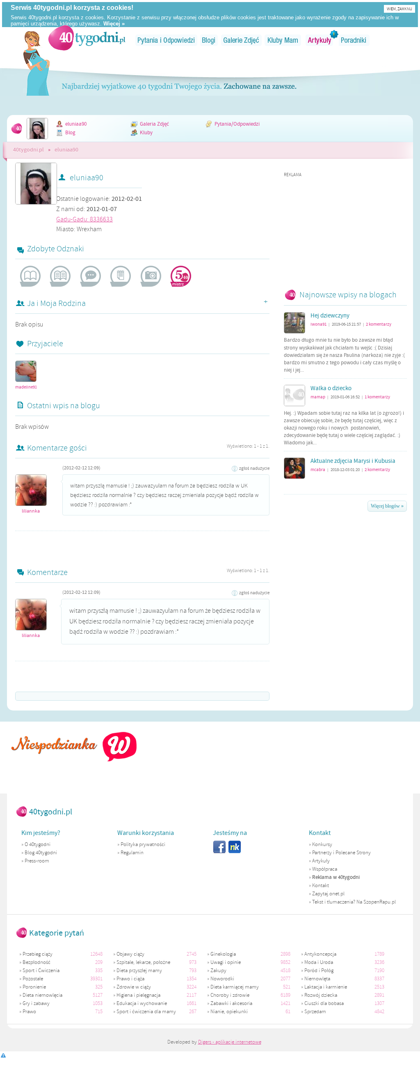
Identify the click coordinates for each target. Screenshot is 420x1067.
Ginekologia (223, 954)
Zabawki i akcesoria (231, 1003)
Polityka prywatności (143, 844)
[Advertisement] (345, 229)
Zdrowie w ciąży (133, 987)
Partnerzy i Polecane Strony (341, 852)
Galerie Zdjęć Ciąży (241, 40)
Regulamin (132, 852)
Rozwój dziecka (320, 995)
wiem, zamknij (399, 8)
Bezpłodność (36, 962)
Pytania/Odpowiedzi (237, 124)
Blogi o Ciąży (209, 40)
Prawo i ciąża (130, 978)
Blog (70, 132)
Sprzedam (315, 1011)
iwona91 (318, 324)
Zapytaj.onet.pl (328, 893)
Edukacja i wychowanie (141, 1003)
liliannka (31, 511)
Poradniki (354, 40)
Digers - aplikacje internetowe (229, 1042)
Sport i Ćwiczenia (41, 970)
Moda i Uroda (318, 962)
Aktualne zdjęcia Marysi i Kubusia (352, 461)
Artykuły (320, 40)
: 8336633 (84, 219)
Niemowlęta (317, 978)
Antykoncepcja (320, 954)
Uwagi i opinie (225, 962)
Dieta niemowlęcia (42, 995)
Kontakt (320, 885)
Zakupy (218, 970)
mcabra (317, 470)
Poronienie (34, 987)
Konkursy (322, 844)
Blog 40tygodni (41, 852)
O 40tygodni (37, 844)
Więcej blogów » (387, 506)
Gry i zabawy (36, 1003)
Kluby (146, 132)
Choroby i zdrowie (229, 995)
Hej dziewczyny (329, 316)
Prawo (29, 1011)
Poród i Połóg (318, 970)
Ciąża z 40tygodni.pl (87, 38)
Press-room (37, 861)
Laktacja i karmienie (325, 987)
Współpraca (324, 869)
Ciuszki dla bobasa (324, 1003)
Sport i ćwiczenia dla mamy (146, 1011)
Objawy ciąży (130, 954)
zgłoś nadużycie (254, 468)
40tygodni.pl (28, 150)
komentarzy (378, 324)
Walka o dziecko (331, 388)
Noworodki (222, 978)
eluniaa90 (76, 124)
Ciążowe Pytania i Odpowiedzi (166, 40)
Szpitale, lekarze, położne (143, 962)
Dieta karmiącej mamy (234, 987)
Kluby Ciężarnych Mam (283, 40)
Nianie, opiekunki (229, 1011)
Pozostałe (33, 978)
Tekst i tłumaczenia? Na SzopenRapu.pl (354, 902)
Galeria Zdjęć (154, 124)
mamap (317, 397)
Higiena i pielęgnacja (138, 995)
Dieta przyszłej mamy (139, 970)
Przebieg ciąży (37, 954)
